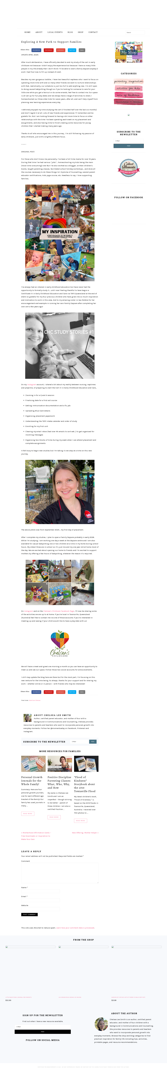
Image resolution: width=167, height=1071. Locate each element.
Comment (25, 861)
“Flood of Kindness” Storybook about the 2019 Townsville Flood (85, 784)
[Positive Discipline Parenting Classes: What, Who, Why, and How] (60, 764)
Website (24, 905)
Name (24, 887)
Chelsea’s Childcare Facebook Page (58, 611)
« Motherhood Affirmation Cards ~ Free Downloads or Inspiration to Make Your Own (36, 836)
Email (24, 896)
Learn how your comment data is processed (75, 928)
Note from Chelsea (34, 700)
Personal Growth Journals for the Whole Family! (32, 780)
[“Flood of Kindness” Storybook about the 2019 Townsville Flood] (86, 764)
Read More (27, 813)
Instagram (31, 384)
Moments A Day (83, 13)
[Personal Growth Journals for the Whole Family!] (33, 764)
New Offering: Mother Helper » (85, 833)
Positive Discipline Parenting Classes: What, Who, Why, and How (59, 782)
